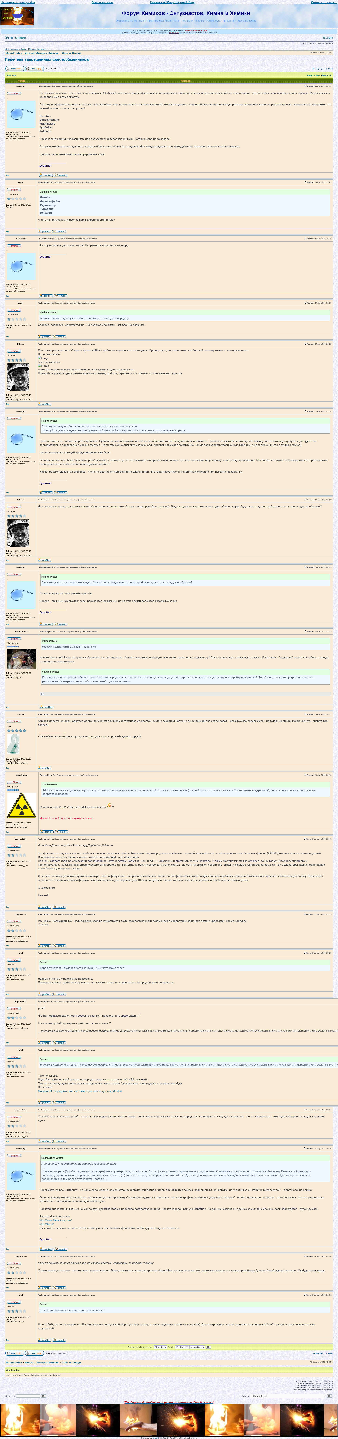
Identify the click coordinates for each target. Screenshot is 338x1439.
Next (330, 69)
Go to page (318, 69)
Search (329, 38)
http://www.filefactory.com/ (56, 1220)
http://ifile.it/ (47, 1224)
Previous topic (314, 75)
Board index (14, 52)
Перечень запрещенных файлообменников (47, 59)
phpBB (156, 1438)
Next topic (327, 75)
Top (7, 175)
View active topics (37, 49)
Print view (11, 75)
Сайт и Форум (71, 52)
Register (21, 38)
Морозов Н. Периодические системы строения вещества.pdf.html (80, 1091)
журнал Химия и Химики (42, 52)
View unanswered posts (16, 49)
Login (10, 38)
